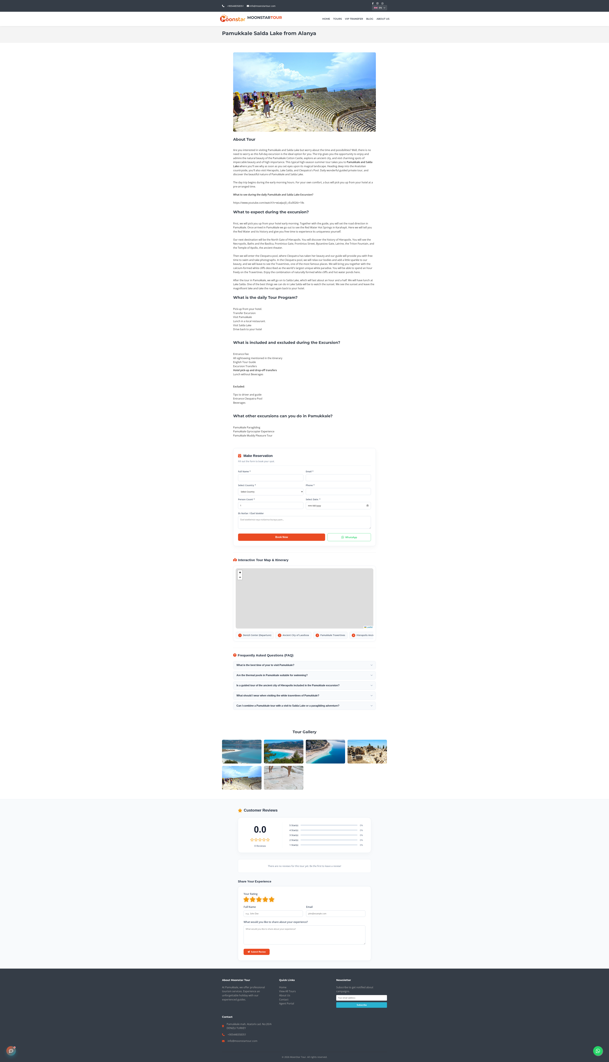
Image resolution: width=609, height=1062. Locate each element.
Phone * (310, 485)
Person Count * (246, 499)
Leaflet (369, 627)
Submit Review (258, 952)
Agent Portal (286, 1003)
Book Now (281, 537)
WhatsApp (351, 537)
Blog (369, 18)
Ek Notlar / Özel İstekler (251, 513)
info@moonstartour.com (262, 5)
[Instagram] (378, 3)
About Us (383, 18)
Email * (310, 471)
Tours (337, 18)
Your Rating (251, 894)
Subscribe (362, 1005)
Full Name (250, 907)
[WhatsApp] (383, 3)
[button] (240, 572)
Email (309, 907)
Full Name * (244, 471)
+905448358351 (235, 5)
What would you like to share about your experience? (276, 922)
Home (326, 18)
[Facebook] (372, 3)
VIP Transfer (354, 18)
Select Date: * (313, 499)
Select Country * (247, 485)
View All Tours (287, 991)
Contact (283, 999)
